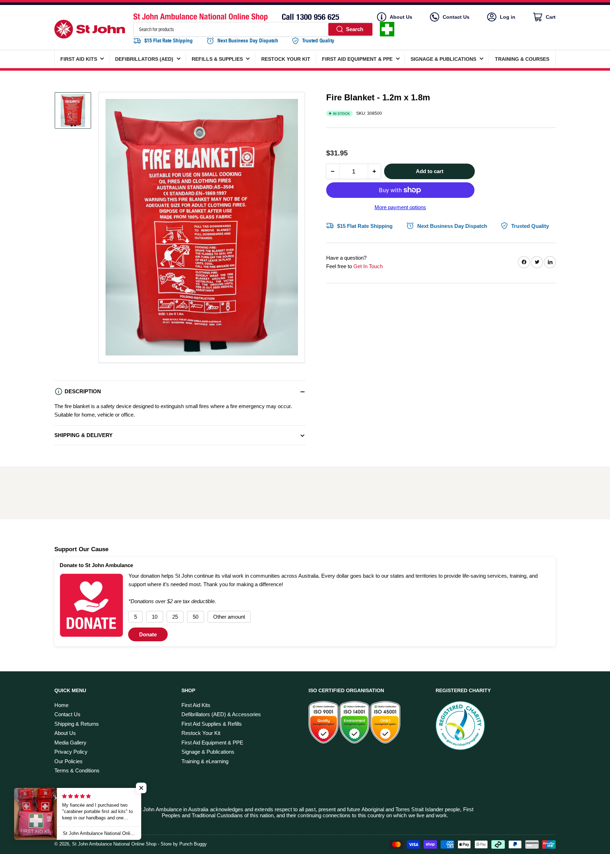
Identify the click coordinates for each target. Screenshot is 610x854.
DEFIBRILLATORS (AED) (144, 59)
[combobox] (253, 29)
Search (354, 29)
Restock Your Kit (200, 733)
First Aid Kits (195, 705)
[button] (141, 788)
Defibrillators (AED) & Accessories (221, 714)
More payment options (400, 207)
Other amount (229, 617)
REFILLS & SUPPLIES (217, 59)
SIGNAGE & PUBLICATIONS (443, 59)
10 (154, 617)
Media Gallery (70, 743)
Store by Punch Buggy (184, 844)
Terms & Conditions (77, 770)
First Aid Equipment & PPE (212, 743)
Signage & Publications (207, 752)
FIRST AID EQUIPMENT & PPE (357, 59)
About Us (401, 17)
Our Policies (68, 761)
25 (175, 617)
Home (61, 705)
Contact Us (456, 17)
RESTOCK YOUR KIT (285, 59)
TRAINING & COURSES (522, 59)
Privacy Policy (71, 752)
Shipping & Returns (76, 724)
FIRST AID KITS (78, 59)
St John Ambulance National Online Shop (114, 844)
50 (195, 617)
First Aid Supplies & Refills (211, 724)
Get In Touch (368, 266)
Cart (550, 18)
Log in (507, 17)
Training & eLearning (204, 761)
